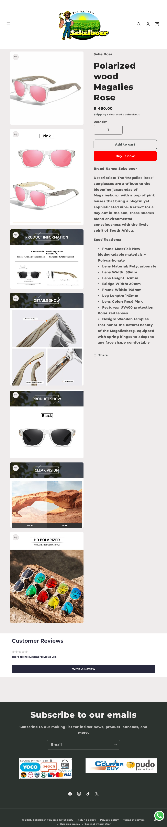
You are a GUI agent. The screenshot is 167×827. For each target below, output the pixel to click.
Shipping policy (70, 824)
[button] (8, 24)
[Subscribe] (115, 744)
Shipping (100, 114)
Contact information (98, 824)
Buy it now (125, 156)
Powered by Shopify (60, 819)
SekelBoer (39, 819)
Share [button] (103, 355)
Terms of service (134, 819)
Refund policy (87, 819)
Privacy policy (109, 819)
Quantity (100, 121)
